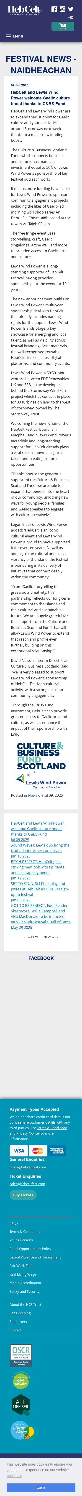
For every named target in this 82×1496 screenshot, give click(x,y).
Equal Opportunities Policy (30, 1248)
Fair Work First (21, 1265)
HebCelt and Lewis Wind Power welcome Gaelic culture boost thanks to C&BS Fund (37, 829)
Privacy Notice (27, 1133)
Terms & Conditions (52, 1127)
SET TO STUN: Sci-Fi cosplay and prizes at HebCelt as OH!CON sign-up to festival (40, 889)
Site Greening (20, 1313)
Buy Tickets (23, 1195)
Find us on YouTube (70, 17)
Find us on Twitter (70, 9)
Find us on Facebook (54, 9)
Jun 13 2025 (21, 856)
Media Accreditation (25, 1282)
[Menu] (8, 36)
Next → (49, 937)
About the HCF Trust (25, 1304)
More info (14, 1476)
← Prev (32, 937)
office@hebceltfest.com (28, 1167)
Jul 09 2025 (20, 839)
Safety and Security (24, 1291)
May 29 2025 (21, 927)
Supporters (18, 1321)
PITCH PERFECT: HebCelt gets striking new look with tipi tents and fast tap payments (37, 867)
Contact (15, 1330)
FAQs (14, 1223)
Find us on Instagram (62, 9)
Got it (41, 1488)
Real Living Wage (23, 1274)
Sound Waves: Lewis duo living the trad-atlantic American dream (40, 848)
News (32, 795)
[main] (41, 444)
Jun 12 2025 (21, 878)
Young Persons (21, 1240)
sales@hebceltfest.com (27, 1183)
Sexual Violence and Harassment (35, 1257)
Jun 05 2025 (21, 900)
